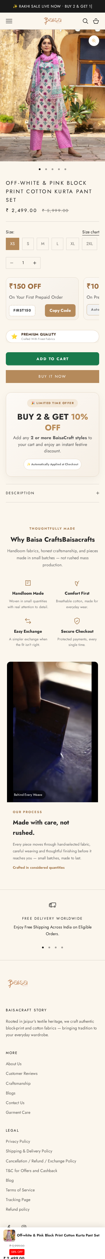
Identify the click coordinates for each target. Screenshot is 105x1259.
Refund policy (17, 1209)
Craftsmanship (18, 1083)
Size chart (90, 232)
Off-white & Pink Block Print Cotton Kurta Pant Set (58, 1235)
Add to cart (52, 359)
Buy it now (52, 376)
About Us (14, 1064)
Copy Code (60, 310)
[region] (52, 920)
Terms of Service (20, 1190)
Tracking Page (18, 1199)
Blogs (10, 1093)
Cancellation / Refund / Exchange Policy (41, 1161)
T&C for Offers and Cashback (31, 1171)
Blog (10, 1180)
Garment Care (18, 1112)
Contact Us (15, 1103)
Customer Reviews (22, 1073)
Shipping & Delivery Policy (29, 1151)
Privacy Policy (18, 1141)
